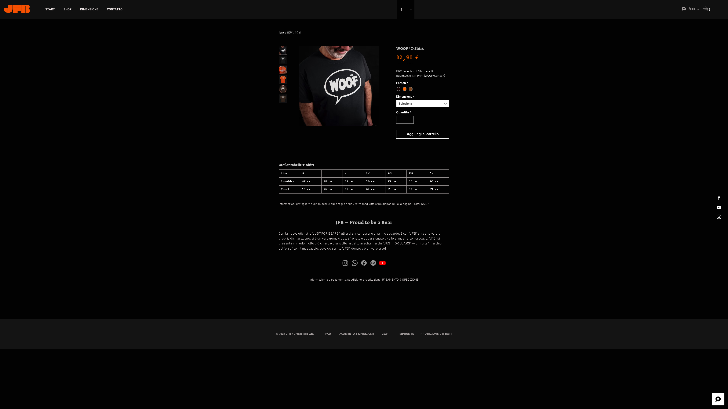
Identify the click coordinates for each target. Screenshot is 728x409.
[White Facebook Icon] (719, 198)
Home (282, 32)
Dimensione (405, 96)
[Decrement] (399, 120)
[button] (708, 8)
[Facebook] (364, 263)
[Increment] (410, 120)
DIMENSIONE (422, 204)
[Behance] (373, 263)
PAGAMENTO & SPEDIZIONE (400, 280)
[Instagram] (345, 263)
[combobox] (422, 103)
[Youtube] (382, 263)
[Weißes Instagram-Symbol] (719, 217)
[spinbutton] (405, 120)
